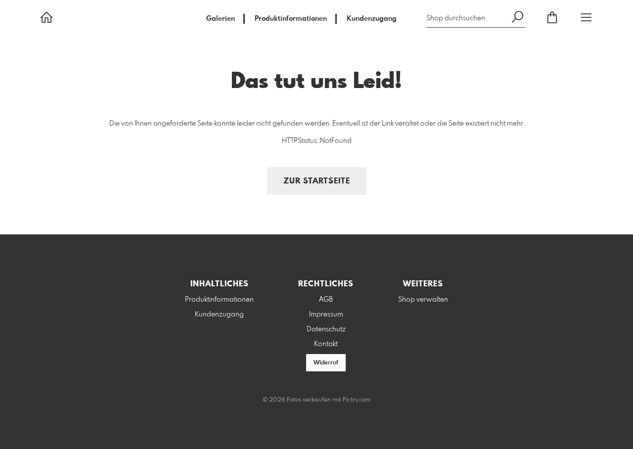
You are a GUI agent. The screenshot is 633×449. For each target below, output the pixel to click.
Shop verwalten (423, 299)
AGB (326, 299)
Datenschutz (326, 329)
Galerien (220, 18)
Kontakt (326, 344)
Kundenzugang (372, 18)
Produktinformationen (291, 18)
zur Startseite (316, 181)
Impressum (326, 314)
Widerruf (326, 363)
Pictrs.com (357, 400)
